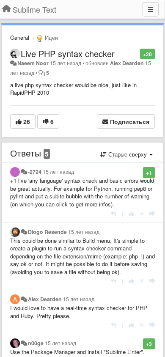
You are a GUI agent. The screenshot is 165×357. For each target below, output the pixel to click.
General (19, 37)
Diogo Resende (47, 232)
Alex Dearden (127, 63)
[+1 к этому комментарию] (131, 213)
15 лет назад (58, 172)
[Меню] (151, 9)
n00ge (36, 343)
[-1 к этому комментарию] (152, 213)
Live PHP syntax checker (68, 53)
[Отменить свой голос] (142, 213)
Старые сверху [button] (127, 154)
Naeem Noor (33, 63)
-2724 (34, 172)
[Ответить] (113, 213)
